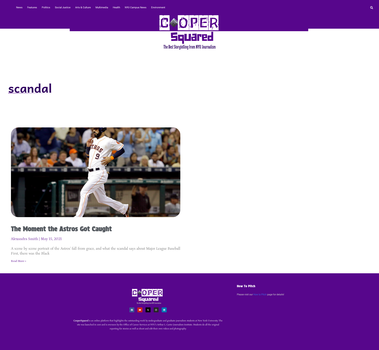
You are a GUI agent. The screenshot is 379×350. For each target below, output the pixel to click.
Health (116, 7)
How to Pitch (260, 294)
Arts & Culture (83, 7)
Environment (158, 7)
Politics (46, 7)
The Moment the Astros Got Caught (61, 229)
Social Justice (62, 7)
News (19, 7)
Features (32, 7)
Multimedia (101, 7)
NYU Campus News (135, 7)
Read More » (18, 261)
